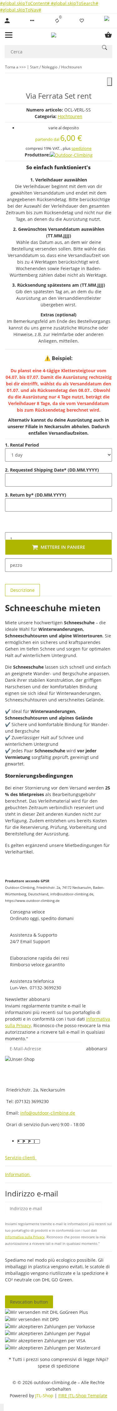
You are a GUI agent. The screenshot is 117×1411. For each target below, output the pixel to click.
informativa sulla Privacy (25, 1237)
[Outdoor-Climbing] (71, 154)
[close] (109, 81)
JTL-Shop (45, 1396)
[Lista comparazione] (57, 20)
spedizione (81, 148)
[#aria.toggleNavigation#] (8, 35)
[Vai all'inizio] (2, 1407)
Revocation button (29, 1302)
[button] (32, 20)
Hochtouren (70, 116)
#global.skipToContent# (25, 3)
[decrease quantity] (10, 525)
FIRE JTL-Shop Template (82, 1396)
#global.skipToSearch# (74, 3)
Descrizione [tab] (22, 590)
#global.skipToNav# (20, 10)
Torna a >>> (15, 67)
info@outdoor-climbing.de (47, 1113)
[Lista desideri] (81, 20)
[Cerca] (104, 47)
